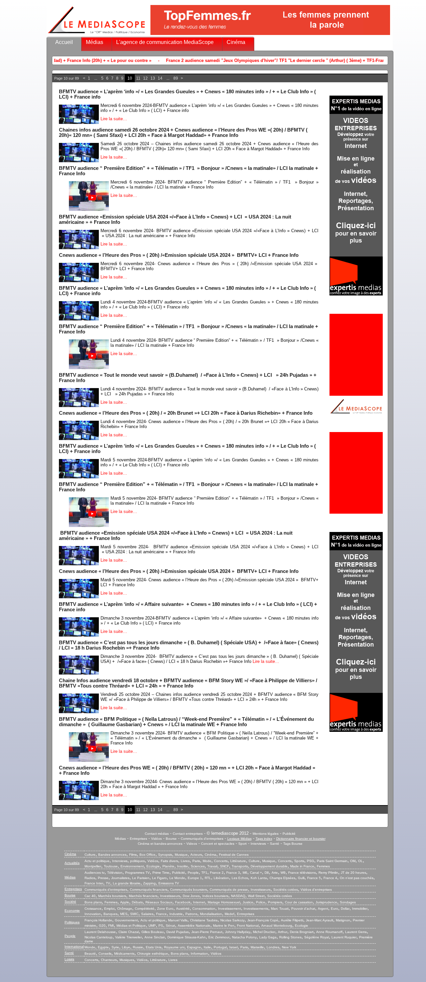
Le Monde (177, 878)
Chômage (124, 908)
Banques (110, 914)
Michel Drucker (264, 932)
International (74, 946)
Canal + (256, 872)
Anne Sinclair (154, 937)
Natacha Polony (244, 937)
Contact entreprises (188, 833)
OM (352, 861)
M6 (245, 872)
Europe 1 (195, 878)
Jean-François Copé (262, 920)
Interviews (258, 843)
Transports (240, 866)
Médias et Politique (131, 925)
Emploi (109, 908)
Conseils (105, 953)
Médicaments (124, 953)
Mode (207, 861)
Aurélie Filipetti (292, 920)
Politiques (72, 922)
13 (152, 78)
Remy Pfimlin (328, 872)
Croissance (93, 908)
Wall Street (256, 896)
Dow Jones (191, 896)
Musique (181, 854)
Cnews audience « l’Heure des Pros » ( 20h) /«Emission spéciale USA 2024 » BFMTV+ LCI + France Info (179, 255)
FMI (111, 925)
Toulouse (111, 866)
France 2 (217, 872)
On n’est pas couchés (356, 878)
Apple (124, 902)
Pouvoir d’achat (303, 908)
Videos (191, 843)
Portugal (220, 947)
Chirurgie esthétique (152, 953)
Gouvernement (126, 920)
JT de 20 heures (353, 872)
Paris (196, 861)
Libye (126, 947)
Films (133, 854)
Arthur (282, 932)
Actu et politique (97, 861)
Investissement (229, 908)
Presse (103, 878)
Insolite (182, 866)
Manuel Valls (177, 920)
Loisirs (69, 959)
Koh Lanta (259, 878)
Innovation (93, 914)
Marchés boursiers (112, 896)
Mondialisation (211, 914)
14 (160, 78)
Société (70, 901)
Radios (90, 878)
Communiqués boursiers (188, 889)
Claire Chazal (128, 932)
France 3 (233, 872)
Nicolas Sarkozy (232, 920)
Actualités (72, 863)
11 (138, 78)
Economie (72, 910)
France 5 (314, 878)
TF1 (204, 872)
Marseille (257, 947)
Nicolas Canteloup (98, 937)
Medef (229, 914)
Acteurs (196, 854)
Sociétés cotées (285, 889)
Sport (242, 843)
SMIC (134, 914)
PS (160, 925)
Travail (212, 866)
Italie (207, 947)
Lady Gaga (268, 937)
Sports (299, 861)
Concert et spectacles (217, 843)
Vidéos (156, 838)
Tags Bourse (293, 843)
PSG (310, 861)
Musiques (126, 960)
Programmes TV (137, 872)
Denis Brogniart (302, 932)
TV (108, 883)
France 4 (330, 878)
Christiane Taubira (204, 920)
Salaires (147, 914)
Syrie (115, 947)
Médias (94, 42)
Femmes (323, 866)
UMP (152, 925)
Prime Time (160, 872)
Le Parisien (140, 878)
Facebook (182, 902)
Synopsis (165, 854)
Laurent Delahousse (100, 932)
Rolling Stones (290, 937)
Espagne (194, 947)
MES (123, 914)
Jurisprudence (326, 902)
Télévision (114, 872)
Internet (199, 902)
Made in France (302, 866)
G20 (102, 925)
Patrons (191, 914)
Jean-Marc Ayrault (319, 920)
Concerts (221, 861)
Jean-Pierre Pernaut (206, 932)
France (161, 914)
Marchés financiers (143, 896)
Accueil (64, 42)
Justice (248, 902)
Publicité (289, 833)
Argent (323, 908)
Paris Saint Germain (332, 861)
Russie (138, 947)
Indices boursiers (215, 896)
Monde (90, 947)
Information (199, 953)
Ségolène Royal (316, 937)
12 (145, 78)
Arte (275, 872)
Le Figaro (159, 878)
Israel (233, 947)
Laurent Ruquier (343, 937)
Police (260, 902)
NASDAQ (238, 896)
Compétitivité (144, 908)
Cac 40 (90, 896)
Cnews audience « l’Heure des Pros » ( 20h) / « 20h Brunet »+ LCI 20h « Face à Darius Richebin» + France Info (186, 413)
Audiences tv (95, 872)
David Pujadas (177, 932)
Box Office (147, 854)
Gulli (301, 878)
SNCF (224, 866)
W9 (283, 872)
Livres (185, 861)
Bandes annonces (112, 854)
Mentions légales (266, 833)
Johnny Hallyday (237, 932)
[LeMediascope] (96, 35)
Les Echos (240, 878)
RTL (208, 878)
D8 (267, 872)
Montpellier (93, 866)
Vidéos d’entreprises (316, 889)
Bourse (171, 838)
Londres (273, 947)
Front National (248, 925)
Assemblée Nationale (194, 925)
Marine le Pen (223, 925)
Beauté (90, 953)
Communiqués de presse (229, 889)
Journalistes (120, 878)
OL (360, 861)
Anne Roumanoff (329, 932)
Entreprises (138, 838)
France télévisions (302, 872)
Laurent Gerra (356, 932)
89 (175, 78)
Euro (334, 908)
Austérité (183, 908)
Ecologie (153, 866)
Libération (221, 878)
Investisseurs (261, 889)
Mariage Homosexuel (224, 902)
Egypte (103, 947)
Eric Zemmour (218, 937)
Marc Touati (280, 908)
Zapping (149, 883)
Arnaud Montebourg (276, 925)
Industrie (176, 914)
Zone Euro (165, 908)
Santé (274, 843)
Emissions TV (168, 883)
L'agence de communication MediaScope (165, 42)
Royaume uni (174, 947)
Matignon (343, 920)
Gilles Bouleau (152, 932)
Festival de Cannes (234, 854)
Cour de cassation (299, 902)
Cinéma (236, 42)
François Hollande (98, 920)
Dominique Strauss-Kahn (186, 937)
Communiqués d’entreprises (106, 889)
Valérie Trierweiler (128, 937)
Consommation (203, 908)
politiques (137, 861)
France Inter (94, 883)
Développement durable (269, 866)
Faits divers (169, 861)
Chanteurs (109, 960)
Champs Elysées (282, 878)
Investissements (256, 908)
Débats (137, 902)
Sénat (170, 925)
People (193, 872)
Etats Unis (153, 947)
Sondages (348, 902)
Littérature (238, 861)
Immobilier (359, 908)
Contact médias (157, 833)
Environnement (132, 866)
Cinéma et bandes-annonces (160, 843)
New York (289, 947)
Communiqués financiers (148, 889)
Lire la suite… (114, 118)
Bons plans (93, 902)
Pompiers (275, 902)
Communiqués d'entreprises (202, 838)
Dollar (345, 908)
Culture (90, 854)
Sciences (198, 866)
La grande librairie (126, 883)
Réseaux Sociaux (158, 902)
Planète (168, 866)
